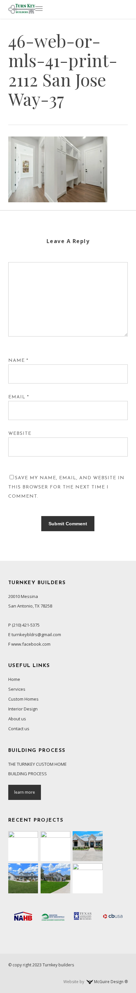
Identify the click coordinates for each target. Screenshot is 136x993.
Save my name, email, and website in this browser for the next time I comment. (66, 487)
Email (18, 397)
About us (17, 719)
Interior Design (23, 709)
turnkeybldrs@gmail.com (36, 634)
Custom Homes (23, 699)
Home (14, 679)
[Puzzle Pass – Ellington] (56, 878)
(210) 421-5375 (26, 625)
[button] (39, 8)
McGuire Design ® (111, 981)
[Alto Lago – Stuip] (88, 878)
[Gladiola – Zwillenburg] (23, 846)
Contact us (18, 729)
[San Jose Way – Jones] (88, 846)
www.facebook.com (31, 644)
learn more (24, 792)
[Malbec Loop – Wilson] (56, 846)
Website (19, 433)
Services (16, 689)
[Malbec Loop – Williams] (23, 878)
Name (18, 360)
